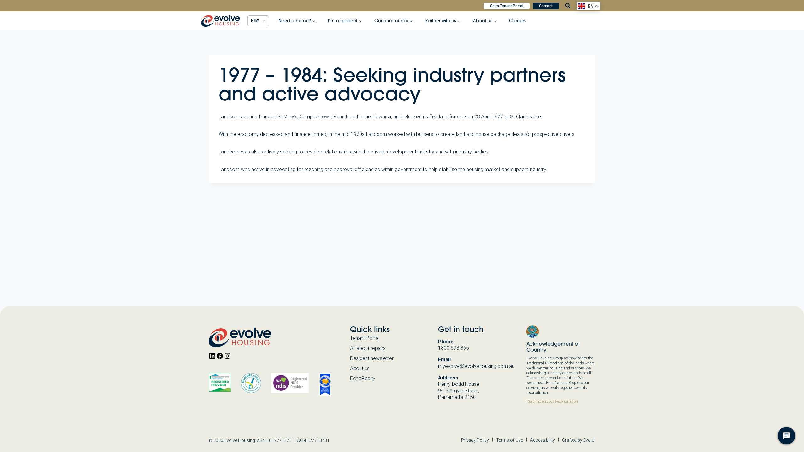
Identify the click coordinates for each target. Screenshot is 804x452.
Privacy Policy (475, 440)
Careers (517, 21)
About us (360, 368)
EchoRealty (362, 378)
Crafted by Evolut (578, 440)
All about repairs (368, 348)
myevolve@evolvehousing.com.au (476, 366)
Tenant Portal (364, 338)
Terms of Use (509, 440)
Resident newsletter (372, 358)
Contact (546, 6)
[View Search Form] (567, 5)
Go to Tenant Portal (506, 6)
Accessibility (542, 440)
